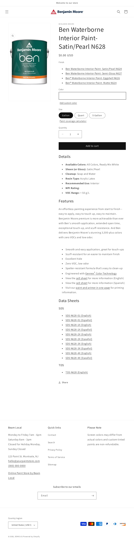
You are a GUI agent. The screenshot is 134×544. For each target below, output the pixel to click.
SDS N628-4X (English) (79, 353)
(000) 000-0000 (16, 465)
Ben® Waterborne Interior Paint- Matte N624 (91, 83)
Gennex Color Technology (101, 273)
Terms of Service (56, 457)
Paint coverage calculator (73, 121)
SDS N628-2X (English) (79, 334)
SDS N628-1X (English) (78, 325)
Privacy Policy (55, 449)
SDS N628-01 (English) (78, 315)
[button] (6, 11)
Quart (81, 115)
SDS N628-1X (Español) (79, 329)
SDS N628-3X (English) (79, 343)
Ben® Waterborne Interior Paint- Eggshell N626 (93, 78)
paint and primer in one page (93, 287)
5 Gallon (97, 115)
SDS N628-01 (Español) (79, 320)
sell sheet (81, 278)
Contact (52, 434)
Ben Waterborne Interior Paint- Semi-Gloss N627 (94, 73)
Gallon (66, 115)
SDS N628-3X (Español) (79, 348)
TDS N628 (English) (77, 372)
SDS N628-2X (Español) (79, 339)
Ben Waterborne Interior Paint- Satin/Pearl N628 (94, 69)
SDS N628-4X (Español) (79, 358)
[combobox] (92, 96)
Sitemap (52, 464)
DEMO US (19, 536)
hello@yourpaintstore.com (24, 461)
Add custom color (68, 102)
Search (51, 442)
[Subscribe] (92, 495)
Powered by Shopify (31, 536)
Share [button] (65, 382)
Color (61, 89)
